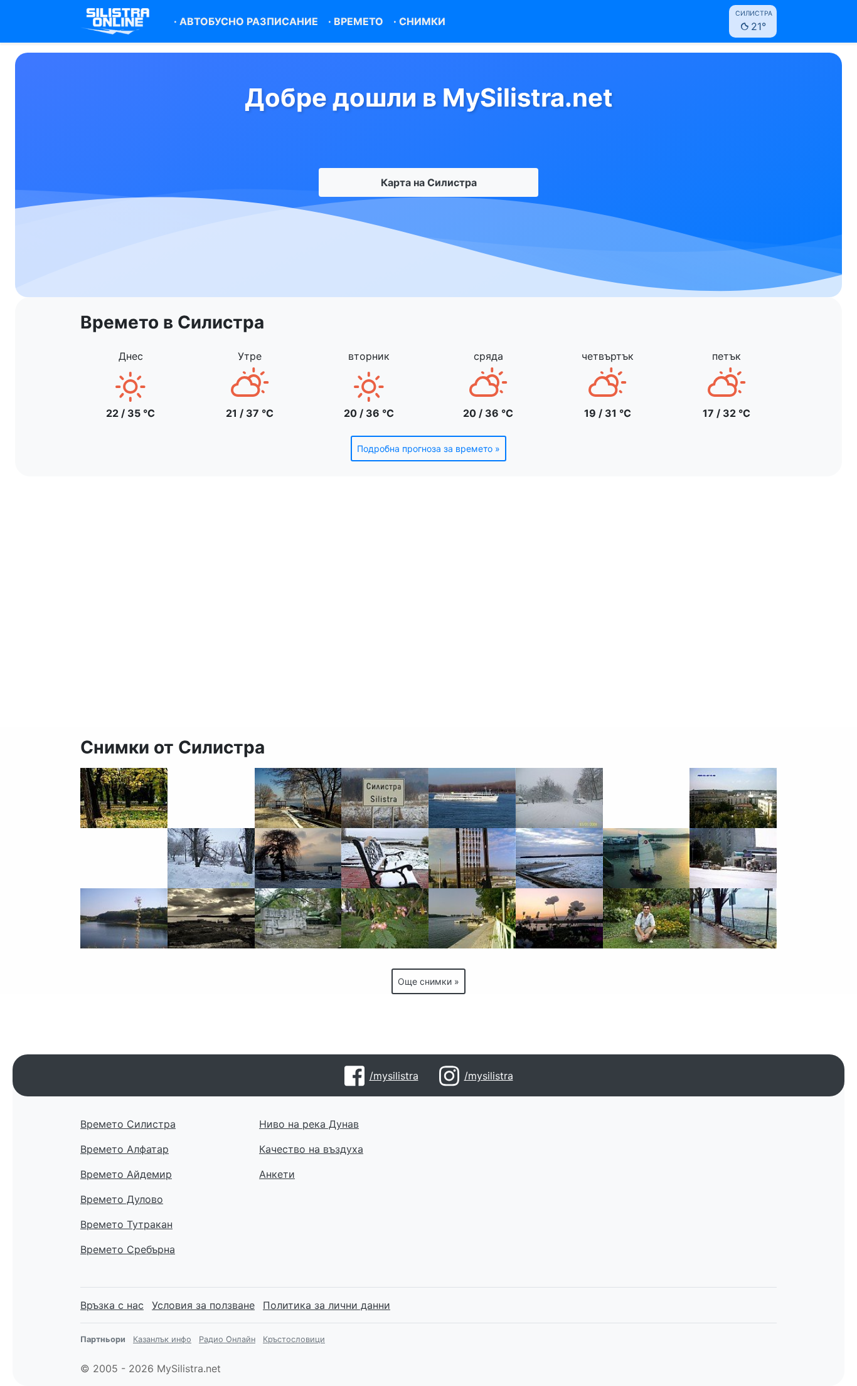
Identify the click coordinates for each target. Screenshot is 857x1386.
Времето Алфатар (124, 1149)
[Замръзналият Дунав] (559, 858)
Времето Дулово (121, 1199)
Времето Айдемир (126, 1174)
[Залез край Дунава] (298, 858)
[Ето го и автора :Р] (646, 918)
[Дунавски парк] (384, 918)
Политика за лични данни (326, 1305)
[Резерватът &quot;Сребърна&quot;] (298, 798)
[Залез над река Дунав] (472, 798)
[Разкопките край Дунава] (646, 798)
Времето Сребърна (127, 1249)
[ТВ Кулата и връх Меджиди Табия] (124, 858)
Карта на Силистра (429, 182)
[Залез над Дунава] (646, 858)
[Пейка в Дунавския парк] (384, 858)
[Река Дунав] (211, 798)
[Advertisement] (428, 609)
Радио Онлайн (227, 1339)
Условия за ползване (203, 1305)
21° (753, 21)
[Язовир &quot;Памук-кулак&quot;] (124, 918)
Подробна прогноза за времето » (428, 448)
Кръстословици (294, 1339)
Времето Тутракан (126, 1224)
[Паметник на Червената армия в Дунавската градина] (298, 918)
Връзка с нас (112, 1305)
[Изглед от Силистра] (733, 798)
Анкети (277, 1174)
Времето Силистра (128, 1124)
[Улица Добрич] (733, 858)
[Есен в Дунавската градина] (124, 798)
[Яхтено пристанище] (472, 918)
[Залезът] (559, 918)
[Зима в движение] (211, 858)
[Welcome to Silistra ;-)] (384, 798)
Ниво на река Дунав (309, 1124)
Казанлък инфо (162, 1339)
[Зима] (559, 798)
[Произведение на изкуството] (472, 858)
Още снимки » (428, 981)
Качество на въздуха (311, 1149)
